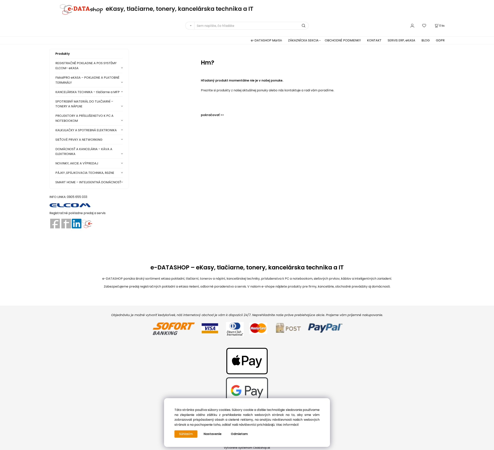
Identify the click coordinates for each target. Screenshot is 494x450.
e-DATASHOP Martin (266, 40)
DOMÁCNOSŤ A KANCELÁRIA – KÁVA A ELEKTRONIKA (83, 151)
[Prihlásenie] (412, 25)
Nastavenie (213, 434)
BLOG (425, 40)
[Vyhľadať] (189, 25)
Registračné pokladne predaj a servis (77, 213)
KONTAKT (374, 40)
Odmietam (239, 434)
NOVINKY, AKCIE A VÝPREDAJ (76, 163)
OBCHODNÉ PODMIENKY (343, 40)
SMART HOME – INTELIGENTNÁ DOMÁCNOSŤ (88, 182)
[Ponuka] (86, 223)
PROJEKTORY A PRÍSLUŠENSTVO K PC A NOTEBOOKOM (84, 118)
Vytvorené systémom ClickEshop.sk (247, 448)
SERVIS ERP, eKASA (401, 40)
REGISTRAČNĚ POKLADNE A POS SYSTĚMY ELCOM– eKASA (86, 65)
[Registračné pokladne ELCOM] (70, 205)
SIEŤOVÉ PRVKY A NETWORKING (78, 139)
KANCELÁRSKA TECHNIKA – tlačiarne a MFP (87, 92)
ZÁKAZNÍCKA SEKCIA (303, 40)
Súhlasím (186, 434)
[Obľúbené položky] (424, 25)
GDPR (440, 40)
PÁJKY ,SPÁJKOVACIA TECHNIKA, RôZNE (84, 173)
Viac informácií (287, 424)
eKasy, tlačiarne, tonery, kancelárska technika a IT (179, 9)
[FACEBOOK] (55, 223)
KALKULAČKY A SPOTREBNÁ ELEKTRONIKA (86, 130)
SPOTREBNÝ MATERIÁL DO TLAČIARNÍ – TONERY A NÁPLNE (84, 104)
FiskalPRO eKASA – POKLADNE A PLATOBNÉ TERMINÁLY (87, 80)
